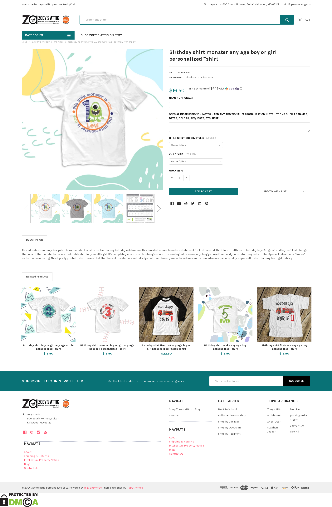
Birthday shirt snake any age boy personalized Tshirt (225, 347)
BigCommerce (93, 487)
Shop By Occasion (229, 427)
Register (306, 4)
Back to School (227, 409)
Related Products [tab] (37, 276)
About (28, 452)
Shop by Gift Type (228, 421)
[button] (215, 88)
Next (159, 209)
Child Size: (182, 154)
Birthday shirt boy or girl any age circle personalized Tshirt (48, 347)
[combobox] (187, 20)
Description (34, 239)
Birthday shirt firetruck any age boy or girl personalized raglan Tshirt (166, 347)
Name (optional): (181, 97)
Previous (26, 209)
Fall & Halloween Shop (232, 415)
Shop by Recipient (229, 433)
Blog (27, 464)
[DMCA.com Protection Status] (19, 499)
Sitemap (174, 415)
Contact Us (31, 468)
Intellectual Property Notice (41, 460)
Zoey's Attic (274, 409)
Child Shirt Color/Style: (192, 138)
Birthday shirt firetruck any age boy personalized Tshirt (284, 347)
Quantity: (176, 170)
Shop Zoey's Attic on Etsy (101, 35)
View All (294, 431)
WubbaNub (274, 415)
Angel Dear (274, 421)
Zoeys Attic (297, 425)
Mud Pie (295, 409)
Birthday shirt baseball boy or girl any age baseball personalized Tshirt (107, 347)
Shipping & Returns (36, 456)
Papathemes (135, 487)
